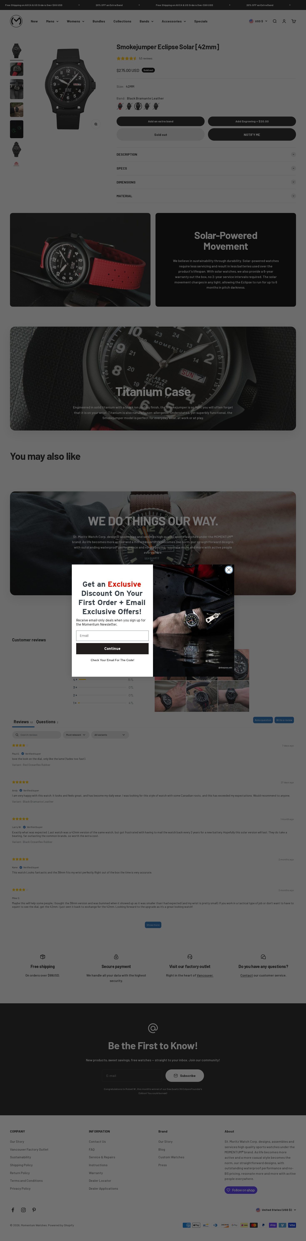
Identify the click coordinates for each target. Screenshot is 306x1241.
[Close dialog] (229, 569)
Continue (112, 648)
